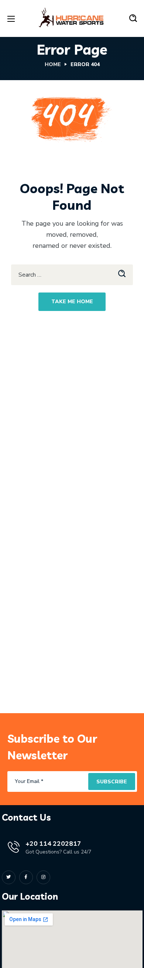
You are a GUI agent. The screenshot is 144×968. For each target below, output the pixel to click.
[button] (133, 18)
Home (53, 64)
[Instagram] (43, 877)
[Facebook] (26, 877)
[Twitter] (9, 877)
